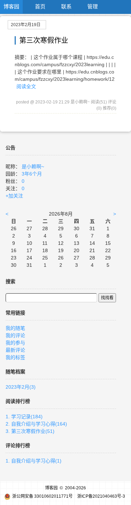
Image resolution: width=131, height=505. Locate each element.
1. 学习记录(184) (24, 416)
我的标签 (15, 357)
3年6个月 (32, 174)
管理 (92, 6)
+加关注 (14, 196)
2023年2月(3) (21, 387)
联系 (66, 6)
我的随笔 (15, 328)
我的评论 (15, 335)
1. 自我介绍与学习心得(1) (33, 461)
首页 (40, 6)
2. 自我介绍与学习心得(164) (36, 424)
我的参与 (15, 342)
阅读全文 (26, 86)
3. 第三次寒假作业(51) (30, 431)
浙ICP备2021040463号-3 (101, 496)
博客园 (11, 6)
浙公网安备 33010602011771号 (42, 496)
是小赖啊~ (33, 166)
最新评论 (15, 350)
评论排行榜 (18, 445)
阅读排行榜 (18, 401)
